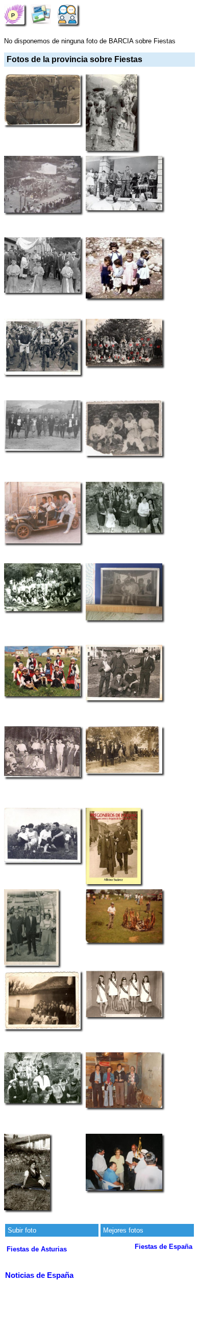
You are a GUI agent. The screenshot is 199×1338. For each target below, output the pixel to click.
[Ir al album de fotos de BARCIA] (41, 14)
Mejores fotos (123, 1230)
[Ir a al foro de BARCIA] (67, 14)
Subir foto (22, 1230)
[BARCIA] (14, 14)
